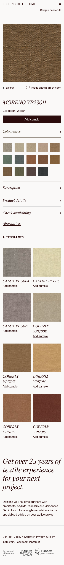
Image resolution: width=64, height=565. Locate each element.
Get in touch (10, 510)
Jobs (17, 536)
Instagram (8, 541)
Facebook (22, 541)
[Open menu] (60, 4)
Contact (7, 536)
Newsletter (28, 536)
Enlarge (10, 87)
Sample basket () (50, 10)
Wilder (21, 110)
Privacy (40, 536)
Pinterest (34, 541)
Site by (50, 536)
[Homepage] (19, 4)
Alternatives (12, 223)
